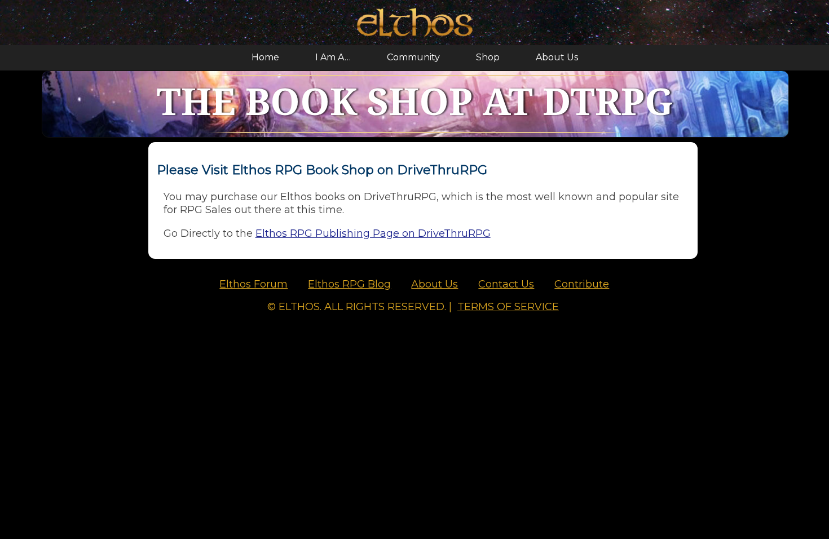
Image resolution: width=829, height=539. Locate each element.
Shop (488, 57)
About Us (557, 57)
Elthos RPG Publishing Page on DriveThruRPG (373, 233)
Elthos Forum (253, 284)
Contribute (581, 284)
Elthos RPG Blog (349, 284)
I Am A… (333, 57)
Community (413, 57)
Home (265, 57)
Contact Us (506, 284)
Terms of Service (508, 307)
